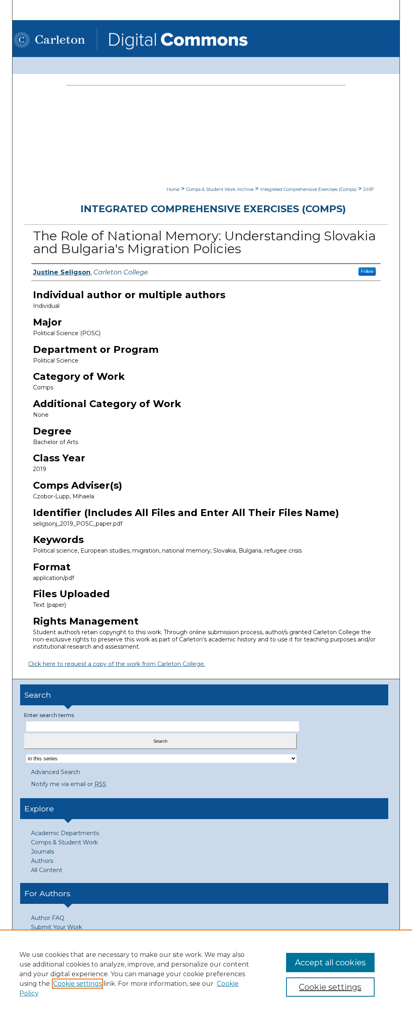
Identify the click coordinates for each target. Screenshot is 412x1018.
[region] (206, 974)
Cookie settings (77, 983)
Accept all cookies (330, 962)
